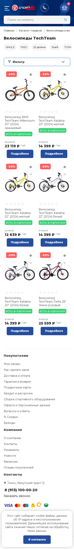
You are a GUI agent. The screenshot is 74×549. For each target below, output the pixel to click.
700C (24, 47)
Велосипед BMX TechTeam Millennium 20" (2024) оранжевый (20, 122)
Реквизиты (11, 450)
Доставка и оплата (17, 376)
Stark (55, 47)
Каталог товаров (30, 30)
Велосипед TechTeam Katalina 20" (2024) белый (18, 301)
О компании (12, 438)
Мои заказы (12, 364)
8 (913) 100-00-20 (45, 8)
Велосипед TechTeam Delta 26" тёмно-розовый (52, 301)
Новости (10, 455)
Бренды (9, 423)
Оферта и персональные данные (27, 405)
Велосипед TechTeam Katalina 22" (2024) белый (52, 213)
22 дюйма (39, 47)
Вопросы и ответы (17, 411)
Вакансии (11, 461)
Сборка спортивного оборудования (29, 399)
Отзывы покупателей (19, 467)
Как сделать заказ (16, 370)
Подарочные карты (17, 387)
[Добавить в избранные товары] (31, 82)
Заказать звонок (17, 496)
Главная (9, 30)
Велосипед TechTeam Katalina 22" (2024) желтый (18, 213)
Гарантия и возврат (17, 381)
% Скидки (11, 417)
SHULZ (10, 47)
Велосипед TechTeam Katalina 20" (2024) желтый (52, 120)
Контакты (10, 444)
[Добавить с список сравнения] (31, 74)
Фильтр (18, 62)
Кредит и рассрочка (18, 393)
